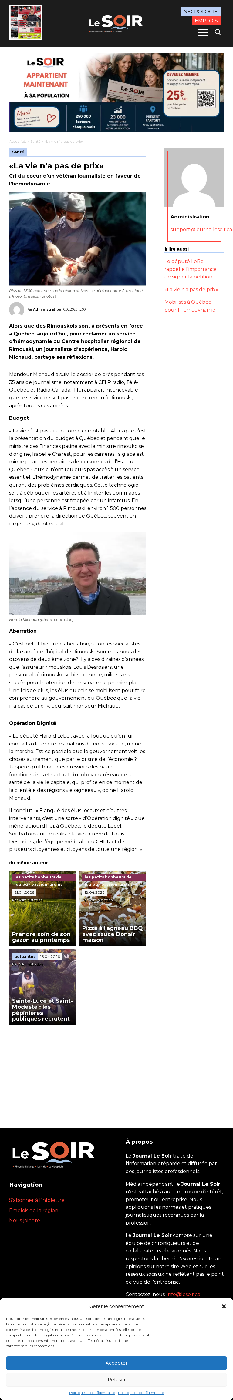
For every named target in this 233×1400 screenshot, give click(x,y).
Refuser (117, 1379)
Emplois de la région (33, 1210)
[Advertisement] (77, 1070)
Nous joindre (24, 1220)
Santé (35, 141)
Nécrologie (201, 12)
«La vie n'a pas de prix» (191, 289)
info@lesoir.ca (183, 1294)
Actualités (17, 141)
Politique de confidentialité (92, 1392)
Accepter (116, 1363)
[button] (224, 1306)
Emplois (206, 21)
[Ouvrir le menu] (203, 32)
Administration (47, 309)
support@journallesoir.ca (201, 229)
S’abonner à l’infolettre (37, 1200)
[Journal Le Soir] (116, 23)
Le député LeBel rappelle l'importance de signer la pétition (190, 269)
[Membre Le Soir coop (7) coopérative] (116, 92)
